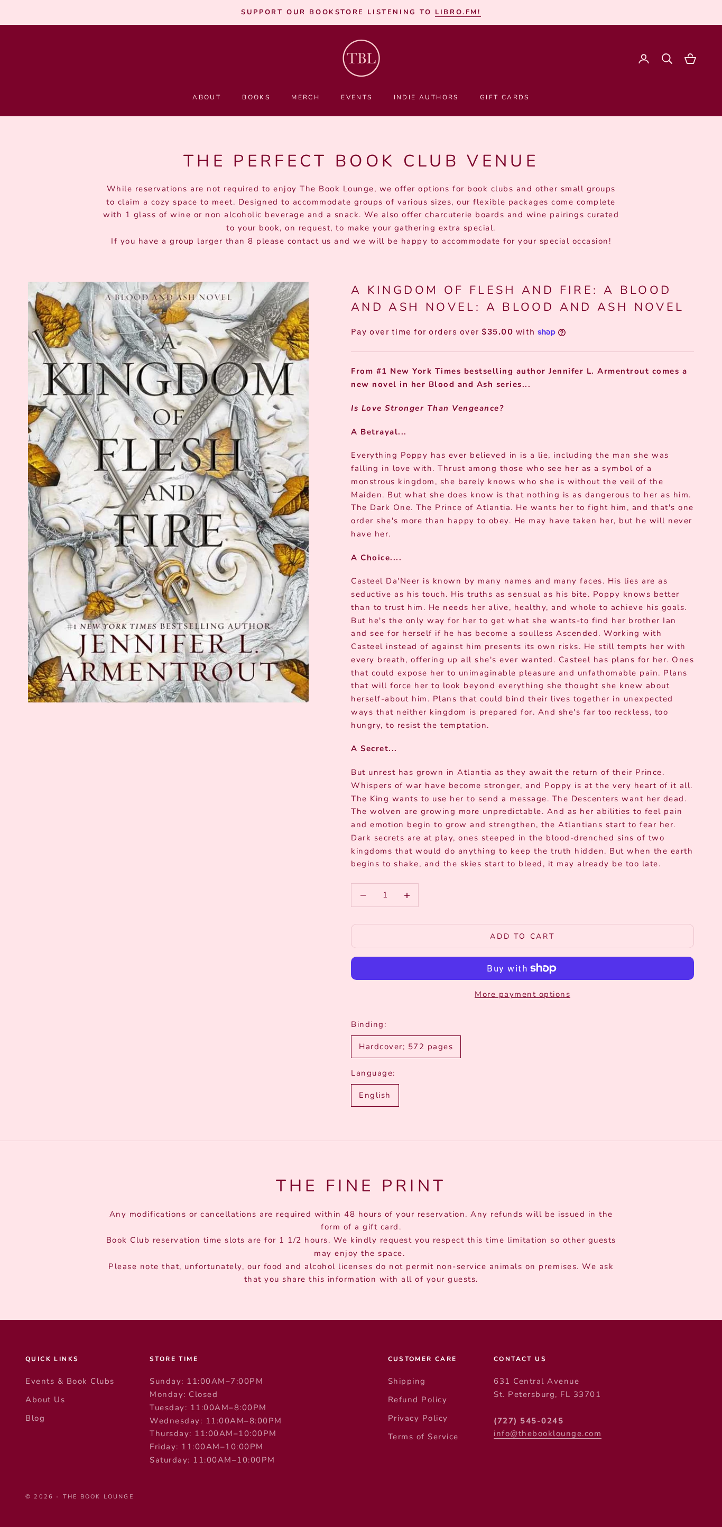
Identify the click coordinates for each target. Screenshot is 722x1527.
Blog (35, 1418)
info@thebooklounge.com (547, 1433)
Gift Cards (505, 97)
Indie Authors (426, 97)
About (206, 97)
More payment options (522, 994)
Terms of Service (423, 1436)
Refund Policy (418, 1399)
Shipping (407, 1381)
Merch (305, 97)
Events (356, 97)
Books (256, 97)
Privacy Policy (418, 1418)
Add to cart (522, 936)
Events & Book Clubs (70, 1381)
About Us (45, 1399)
